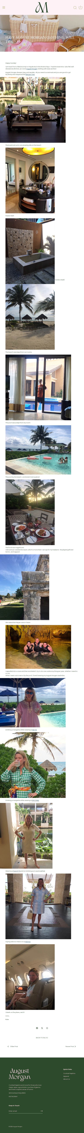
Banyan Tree (30, 74)
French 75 (16, 871)
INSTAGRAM (13, 1096)
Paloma (27, 941)
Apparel (66, 1076)
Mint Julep (35, 800)
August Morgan (31, 69)
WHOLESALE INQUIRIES (17, 1093)
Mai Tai (34, 730)
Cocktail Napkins (69, 1073)
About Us (66, 1079)
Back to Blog (42, 1038)
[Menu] (3, 7)
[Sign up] (41, 1111)
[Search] (75, 7)
